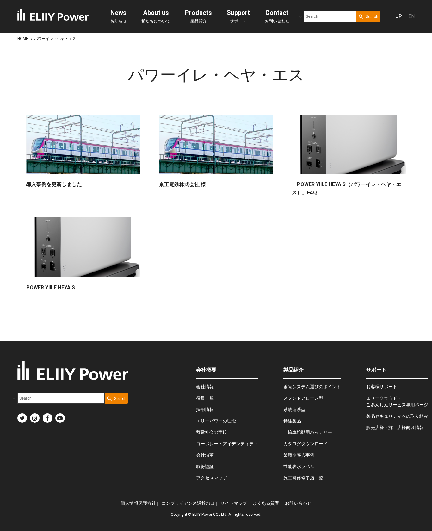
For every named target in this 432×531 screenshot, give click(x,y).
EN (411, 16)
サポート (238, 16)
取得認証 (205, 466)
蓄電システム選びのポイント (312, 386)
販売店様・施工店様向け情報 (395, 427)
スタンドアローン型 (303, 398)
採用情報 (205, 409)
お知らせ (118, 16)
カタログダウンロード (305, 443)
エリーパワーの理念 (216, 420)
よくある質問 (266, 503)
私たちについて (155, 16)
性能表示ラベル (298, 466)
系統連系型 (294, 409)
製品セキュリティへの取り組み (397, 416)
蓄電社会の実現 (211, 432)
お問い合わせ (277, 16)
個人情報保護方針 (138, 503)
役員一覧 (205, 398)
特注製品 (292, 420)
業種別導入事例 (298, 455)
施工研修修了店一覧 (303, 477)
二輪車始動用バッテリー (307, 432)
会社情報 (205, 386)
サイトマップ (233, 503)
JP (399, 16)
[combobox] (330, 16)
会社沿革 (205, 455)
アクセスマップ (211, 477)
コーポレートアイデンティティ (227, 443)
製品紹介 (198, 16)
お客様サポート (381, 386)
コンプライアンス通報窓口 (188, 503)
